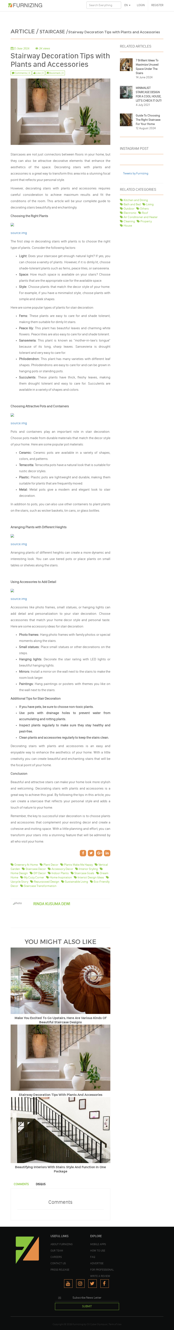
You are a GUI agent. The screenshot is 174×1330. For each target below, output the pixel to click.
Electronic (129, 213)
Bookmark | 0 (56, 72)
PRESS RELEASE (60, 1269)
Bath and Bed (132, 204)
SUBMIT (87, 1306)
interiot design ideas (90, 877)
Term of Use (115, 1324)
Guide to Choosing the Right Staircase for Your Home (148, 120)
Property (146, 221)
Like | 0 (40, 72)
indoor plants (60, 873)
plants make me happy (78, 865)
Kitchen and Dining (135, 200)
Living (150, 204)
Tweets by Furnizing (135, 173)
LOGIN (141, 5)
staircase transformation (39, 886)
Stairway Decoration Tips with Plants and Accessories (60, 1095)
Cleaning (129, 221)
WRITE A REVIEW (100, 1276)
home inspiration (60, 877)
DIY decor (39, 873)
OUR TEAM (57, 1250)
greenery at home (26, 865)
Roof (144, 213)
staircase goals (84, 873)
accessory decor (62, 869)
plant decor (50, 865)
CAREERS (56, 1257)
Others (144, 208)
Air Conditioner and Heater (140, 217)
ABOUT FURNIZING (62, 1244)
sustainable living (76, 881)
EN (126, 5)
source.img (19, 233)
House (127, 225)
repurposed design (46, 881)
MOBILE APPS (98, 1244)
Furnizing (78, 1324)
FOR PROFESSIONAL (102, 1269)
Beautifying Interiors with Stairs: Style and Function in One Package (60, 1169)
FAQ (92, 1257)
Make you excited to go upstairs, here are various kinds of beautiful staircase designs (60, 1020)
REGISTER (157, 5)
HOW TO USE (97, 1250)
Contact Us (58, 1263)
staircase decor (35, 869)
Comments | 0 (22, 72)
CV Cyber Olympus (97, 1324)
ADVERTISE (97, 1263)
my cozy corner (33, 877)
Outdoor (129, 208)
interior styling (88, 869)
